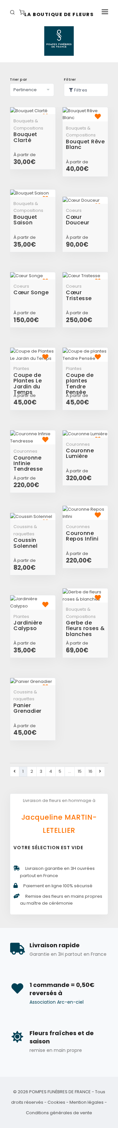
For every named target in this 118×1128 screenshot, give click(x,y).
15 (80, 771)
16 (90, 771)
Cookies (56, 1102)
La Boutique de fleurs (59, 14)
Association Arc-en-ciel (57, 1002)
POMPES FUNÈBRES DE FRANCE (60, 1092)
